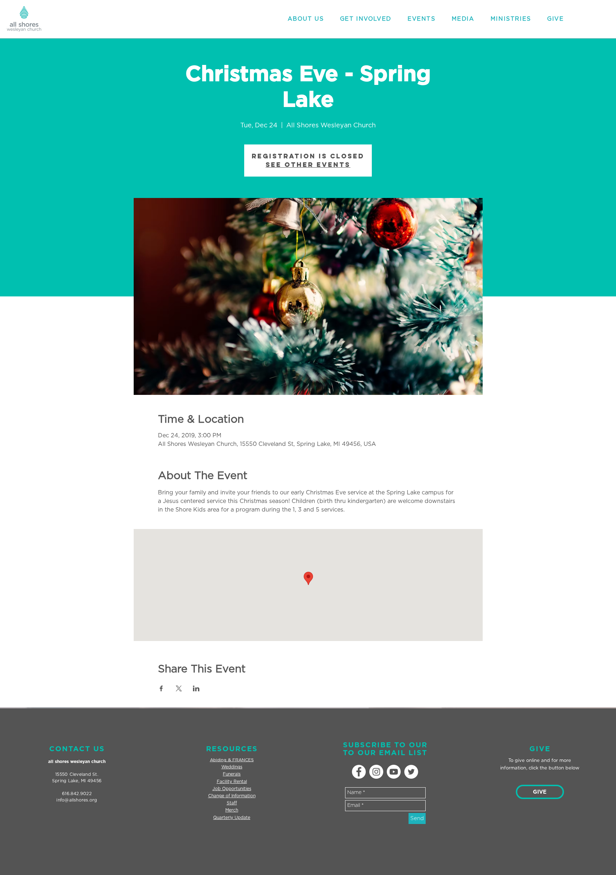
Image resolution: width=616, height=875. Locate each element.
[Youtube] (394, 772)
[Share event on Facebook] (161, 688)
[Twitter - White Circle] (411, 772)
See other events (308, 165)
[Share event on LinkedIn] (196, 688)
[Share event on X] (178, 688)
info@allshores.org (76, 800)
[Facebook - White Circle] (359, 772)
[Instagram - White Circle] (376, 772)
